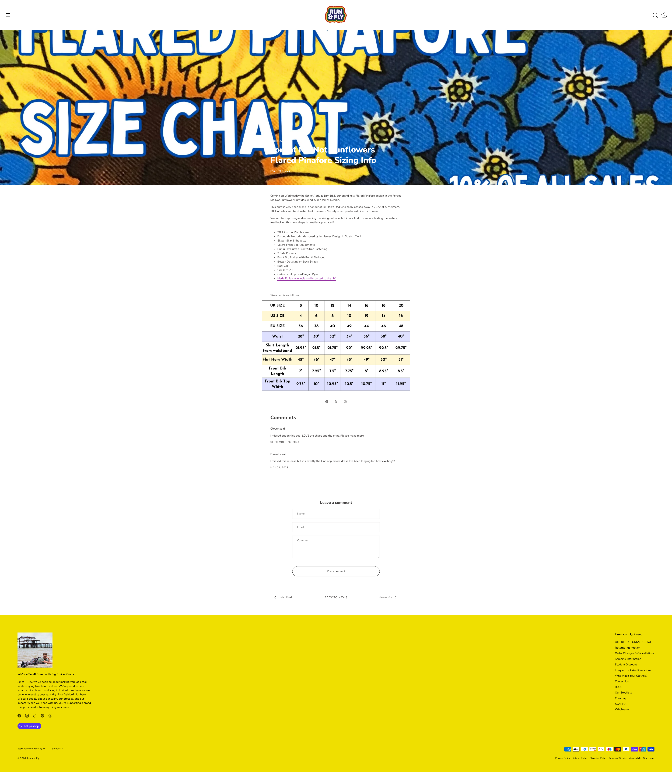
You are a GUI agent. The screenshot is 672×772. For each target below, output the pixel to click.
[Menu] (8, 15)
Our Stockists (623, 693)
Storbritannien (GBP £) (30, 748)
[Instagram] (27, 715)
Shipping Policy (598, 758)
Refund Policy (579, 758)
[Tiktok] (34, 715)
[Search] (655, 15)
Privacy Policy (562, 758)
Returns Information (627, 648)
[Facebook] (19, 715)
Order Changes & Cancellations (634, 653)
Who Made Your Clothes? (631, 676)
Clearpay (620, 698)
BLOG (618, 687)
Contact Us (622, 681)
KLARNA (620, 704)
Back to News (336, 597)
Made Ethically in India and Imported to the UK (306, 278)
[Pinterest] (42, 715)
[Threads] (50, 715)
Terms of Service (618, 758)
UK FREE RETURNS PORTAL (633, 642)
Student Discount (626, 664)
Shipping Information (628, 659)
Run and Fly (33, 758)
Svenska (56, 748)
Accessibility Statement (641, 758)
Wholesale (622, 709)
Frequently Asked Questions (633, 670)
